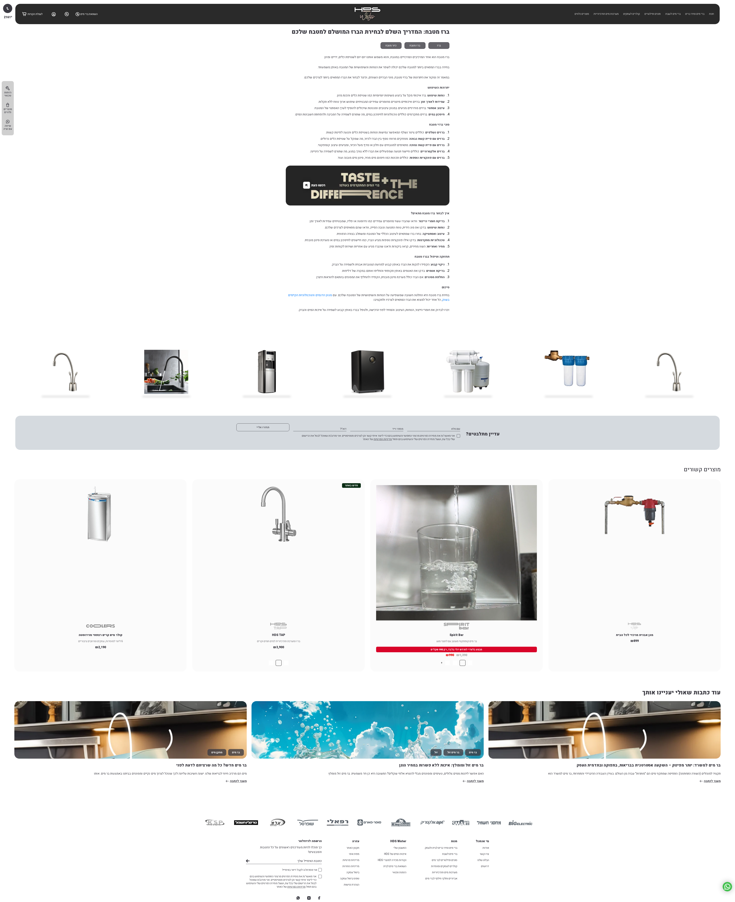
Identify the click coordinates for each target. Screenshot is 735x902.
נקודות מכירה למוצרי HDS (392, 860)
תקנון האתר (352, 848)
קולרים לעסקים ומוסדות (444, 866)
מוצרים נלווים (582, 14)
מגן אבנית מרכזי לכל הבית (634, 635)
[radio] (470, 663)
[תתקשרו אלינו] (7, 8)
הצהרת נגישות (351, 885)
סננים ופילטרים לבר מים (444, 860)
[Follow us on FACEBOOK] (319, 898)
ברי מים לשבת (673, 14)
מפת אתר (354, 854)
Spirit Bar (457, 635)
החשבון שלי (400, 848)
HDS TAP (278, 635)
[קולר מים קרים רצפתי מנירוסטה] (100, 552)
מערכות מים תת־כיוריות (606, 14)
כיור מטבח (390, 46)
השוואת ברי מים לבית (394, 866)
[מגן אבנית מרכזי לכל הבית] (634, 552)
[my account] (54, 14)
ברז (439, 46)
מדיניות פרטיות (351, 860)
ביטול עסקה (352, 872)
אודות (486, 848)
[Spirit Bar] (456, 552)
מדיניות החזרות (350, 866)
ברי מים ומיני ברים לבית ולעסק (441, 848)
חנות (711, 14)
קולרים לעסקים (631, 14)
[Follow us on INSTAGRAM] (309, 898)
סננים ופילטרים (652, 14)
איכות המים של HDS (395, 854)
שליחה (248, 861)
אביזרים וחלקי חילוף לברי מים (441, 879)
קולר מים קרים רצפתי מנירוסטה (100, 635)
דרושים (485, 866)
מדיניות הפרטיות (383, 439)
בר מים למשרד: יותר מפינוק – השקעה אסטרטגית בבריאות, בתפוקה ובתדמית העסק (649, 765)
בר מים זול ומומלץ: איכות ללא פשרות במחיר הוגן (441, 765)
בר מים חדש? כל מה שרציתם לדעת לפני (211, 765)
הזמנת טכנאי (399, 872)
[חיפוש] (67, 14)
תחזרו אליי (262, 427)
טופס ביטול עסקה (349, 879)
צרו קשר (484, 854)
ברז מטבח (415, 46)
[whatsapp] (298, 898)
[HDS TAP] (278, 552)
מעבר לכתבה (712, 781)
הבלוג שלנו (483, 860)
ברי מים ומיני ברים (694, 14)
